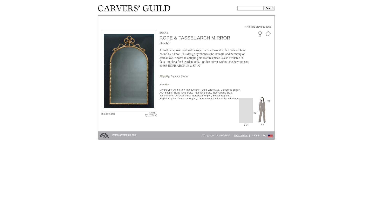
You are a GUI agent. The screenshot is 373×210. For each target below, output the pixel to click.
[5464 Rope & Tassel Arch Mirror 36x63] (131, 102)
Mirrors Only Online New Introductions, (179, 89)
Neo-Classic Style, (223, 92)
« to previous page (258, 26)
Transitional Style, (183, 92)
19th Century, (205, 98)
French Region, (221, 95)
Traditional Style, (203, 92)
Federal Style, (166, 95)
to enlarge (108, 113)
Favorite (268, 34)
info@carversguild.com (124, 135)
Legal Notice (241, 135)
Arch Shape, (166, 92)
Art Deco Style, (183, 95)
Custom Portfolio (260, 34)
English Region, (167, 98)
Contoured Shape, (230, 89)
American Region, (187, 98)
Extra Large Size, (210, 89)
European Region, (202, 95)
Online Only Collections (226, 98)
